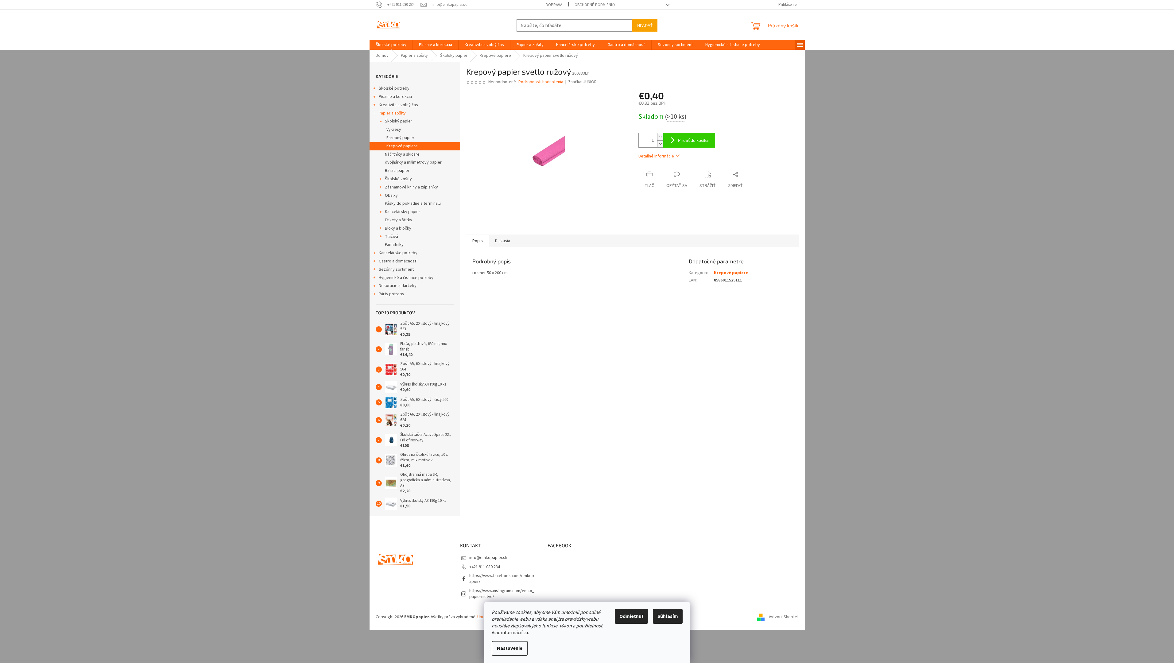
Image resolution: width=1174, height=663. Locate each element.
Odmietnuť (631, 616)
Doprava (554, 5)
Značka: (582, 82)
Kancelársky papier (402, 212)
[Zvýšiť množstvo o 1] (660, 136)
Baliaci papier (397, 171)
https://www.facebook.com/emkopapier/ (501, 579)
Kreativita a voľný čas (398, 105)
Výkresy (393, 129)
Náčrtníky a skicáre (402, 154)
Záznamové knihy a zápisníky (411, 187)
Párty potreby (391, 294)
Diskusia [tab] (502, 241)
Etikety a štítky (398, 220)
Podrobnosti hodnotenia (540, 82)
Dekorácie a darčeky (398, 286)
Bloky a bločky (398, 228)
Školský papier (398, 121)
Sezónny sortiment (396, 269)
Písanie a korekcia (395, 97)
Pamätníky (394, 245)
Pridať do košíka (693, 140)
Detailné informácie (656, 156)
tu (525, 632)
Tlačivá (391, 237)
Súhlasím (667, 616)
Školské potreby (394, 88)
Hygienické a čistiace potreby (406, 278)
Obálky (391, 195)
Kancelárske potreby (398, 253)
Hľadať (645, 25)
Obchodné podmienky (595, 5)
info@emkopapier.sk (488, 558)
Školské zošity (398, 179)
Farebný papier (400, 138)
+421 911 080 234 (484, 567)
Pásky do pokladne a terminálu (413, 203)
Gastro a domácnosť (398, 261)
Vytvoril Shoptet (784, 617)
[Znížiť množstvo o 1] (660, 143)
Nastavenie (509, 648)
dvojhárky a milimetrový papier (413, 162)
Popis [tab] (477, 241)
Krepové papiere (402, 146)
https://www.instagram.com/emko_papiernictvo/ (501, 594)
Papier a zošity (392, 113)
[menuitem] (391, 45)
